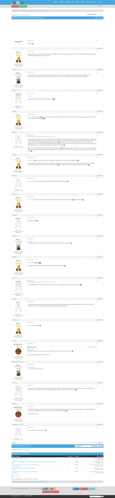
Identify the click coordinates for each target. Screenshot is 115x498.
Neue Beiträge (81, 2)
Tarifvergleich (71, 2)
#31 (97, 238)
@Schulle (30, 181)
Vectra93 (53, 281)
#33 (97, 280)
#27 (97, 157)
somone (13, 469)
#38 (97, 385)
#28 (97, 178)
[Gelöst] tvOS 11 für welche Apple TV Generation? (23, 468)
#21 (97, 40)
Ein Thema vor (26, 445)
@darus (29, 117)
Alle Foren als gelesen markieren (51, 491)
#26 (97, 135)
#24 (97, 93)
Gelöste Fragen (43, 10)
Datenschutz (39, 488)
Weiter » (27, 15)
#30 (97, 217)
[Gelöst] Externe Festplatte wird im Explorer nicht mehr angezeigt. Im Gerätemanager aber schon (34, 461)
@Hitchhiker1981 (32, 367)
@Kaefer (30, 96)
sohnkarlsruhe (15, 472)
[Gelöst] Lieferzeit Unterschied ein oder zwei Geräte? (24, 471)
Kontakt (76, 488)
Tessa (13, 463)
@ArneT (30, 325)
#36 (97, 343)
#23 (97, 72)
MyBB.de (22, 495)
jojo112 (13, 459)
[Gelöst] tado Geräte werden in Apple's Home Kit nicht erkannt (26, 464)
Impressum (32, 488)
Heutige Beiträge (92, 2)
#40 (97, 427)
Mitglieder (92, 488)
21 (68, 461)
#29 (97, 196)
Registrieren (23, 6)
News (63, 2)
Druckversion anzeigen (17, 475)
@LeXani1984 (31, 160)
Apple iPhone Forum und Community (21, 10)
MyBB (31, 495)
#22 (97, 51)
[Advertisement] (57, 29)
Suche (100, 2)
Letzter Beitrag (95, 458)
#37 (97, 364)
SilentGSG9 (100, 464)
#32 (97, 259)
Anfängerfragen (34, 10)
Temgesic (53, 136)
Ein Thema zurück (17, 445)
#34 (97, 301)
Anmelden (15, 6)
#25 (97, 114)
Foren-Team (84, 488)
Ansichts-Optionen (98, 17)
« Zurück (18, 15)
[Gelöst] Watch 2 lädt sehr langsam (20, 458)
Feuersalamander (15, 466)
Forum (57, 2)
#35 (97, 322)
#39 (97, 406)
